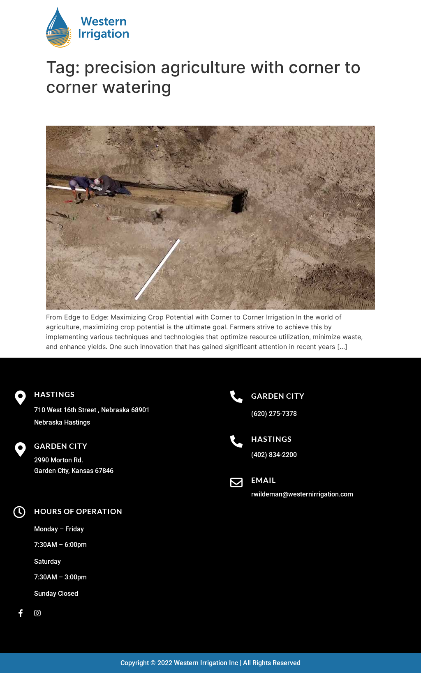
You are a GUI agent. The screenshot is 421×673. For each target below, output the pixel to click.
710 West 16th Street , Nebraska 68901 (92, 410)
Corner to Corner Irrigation (128, 111)
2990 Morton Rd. (58, 460)
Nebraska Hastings (62, 422)
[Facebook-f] (20, 613)
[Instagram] (37, 613)
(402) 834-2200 (274, 455)
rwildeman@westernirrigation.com (302, 494)
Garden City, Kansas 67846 (73, 471)
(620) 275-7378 (274, 414)
